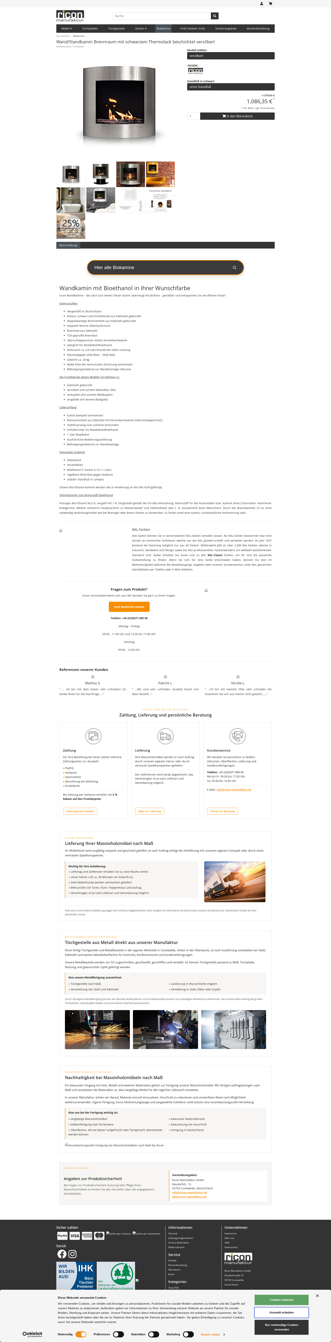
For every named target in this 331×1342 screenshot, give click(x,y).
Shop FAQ (173, 1287)
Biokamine (163, 28)
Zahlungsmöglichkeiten (180, 1238)
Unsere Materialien (178, 1242)
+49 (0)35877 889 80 (135, 618)
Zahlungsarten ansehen (80, 811)
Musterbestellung (258, 28)
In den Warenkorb (239, 116)
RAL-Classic (215, 555)
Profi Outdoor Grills (192, 28)
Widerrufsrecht (176, 1247)
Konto (171, 1274)
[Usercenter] (261, 3)
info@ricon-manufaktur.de (234, 789)
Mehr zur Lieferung (149, 811)
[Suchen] (215, 16)
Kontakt (172, 1260)
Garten (140, 28)
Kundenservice (218, 750)
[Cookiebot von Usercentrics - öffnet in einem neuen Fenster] (32, 1334)
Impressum (230, 1233)
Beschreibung (68, 245)
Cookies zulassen (281, 1299)
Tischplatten (90, 28)
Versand (172, 1233)
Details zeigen (210, 1334)
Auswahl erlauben (282, 1312)
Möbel (65, 28)
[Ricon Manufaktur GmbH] (195, 70)
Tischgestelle (116, 28)
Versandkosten (267, 108)
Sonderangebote (226, 28)
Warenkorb (174, 1269)
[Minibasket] (270, 3)
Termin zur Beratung (222, 811)
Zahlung (69, 750)
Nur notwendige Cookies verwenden (281, 1327)
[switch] (118, 1334)
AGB (226, 1242)
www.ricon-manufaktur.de (189, 1196)
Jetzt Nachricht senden (129, 607)
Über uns (229, 1238)
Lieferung (142, 750)
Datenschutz (231, 1247)
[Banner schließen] (317, 1295)
